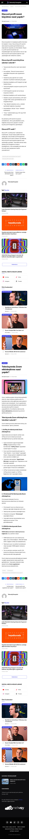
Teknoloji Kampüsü (5, 21)
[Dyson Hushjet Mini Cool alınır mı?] (14, 321)
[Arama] (27, 2)
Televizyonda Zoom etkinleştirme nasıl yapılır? (8, 174)
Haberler (12, 6)
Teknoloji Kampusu (5, 6)
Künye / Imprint (21, 826)
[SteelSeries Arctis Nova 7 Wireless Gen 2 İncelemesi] (14, 298)
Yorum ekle (14, 264)
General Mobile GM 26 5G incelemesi (15, 351)
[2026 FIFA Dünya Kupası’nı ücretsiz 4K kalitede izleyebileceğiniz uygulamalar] (14, 246)
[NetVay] (14, 807)
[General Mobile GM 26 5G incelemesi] (14, 342)
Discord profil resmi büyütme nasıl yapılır (11, 156)
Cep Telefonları (6, 336)
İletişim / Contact (14, 831)
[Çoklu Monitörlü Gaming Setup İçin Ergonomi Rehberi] (14, 200)
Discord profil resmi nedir (8, 158)
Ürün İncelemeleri (6, 291)
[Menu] (2, 2)
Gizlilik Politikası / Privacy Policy (13, 829)
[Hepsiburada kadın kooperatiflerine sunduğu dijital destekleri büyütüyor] (14, 223)
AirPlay (4, 570)
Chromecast (10, 570)
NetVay (20, 799)
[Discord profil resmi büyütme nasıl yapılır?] (14, 31)
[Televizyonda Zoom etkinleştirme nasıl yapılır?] (14, 386)
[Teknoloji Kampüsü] (14, 2)
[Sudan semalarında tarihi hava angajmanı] (5, 781)
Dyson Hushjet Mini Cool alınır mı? (14, 330)
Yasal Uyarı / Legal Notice (9, 826)
